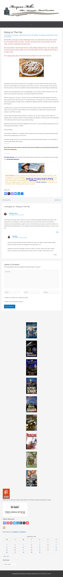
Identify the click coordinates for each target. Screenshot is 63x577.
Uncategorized (42, 35)
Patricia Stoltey (13, 213)
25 (56, 549)
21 (23, 549)
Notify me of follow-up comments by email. (16, 297)
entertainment (23, 35)
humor (29, 35)
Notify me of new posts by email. (14, 301)
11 (56, 545)
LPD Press (33, 180)
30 (39, 552)
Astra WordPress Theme (44, 573)
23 (39, 549)
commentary (15, 35)
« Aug (4, 556)
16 (39, 547)
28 (23, 552)
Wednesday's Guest (52, 35)
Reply (57, 232)
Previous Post (6, 200)
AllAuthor (23, 532)
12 (6, 547)
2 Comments (7, 35)
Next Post (58, 200)
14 (23, 547)
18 (56, 547)
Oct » (8, 556)
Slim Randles (34, 35)
